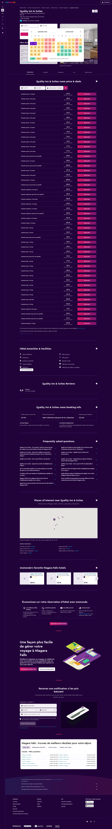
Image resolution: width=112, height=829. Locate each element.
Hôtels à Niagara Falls (64, 7)
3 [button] (42, 40)
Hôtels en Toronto (26, 757)
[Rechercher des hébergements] (3, 10)
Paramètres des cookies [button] (25, 333)
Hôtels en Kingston (63, 765)
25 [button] (46, 50)
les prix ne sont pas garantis (56, 779)
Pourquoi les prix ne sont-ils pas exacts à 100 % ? (34, 789)
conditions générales (44, 726)
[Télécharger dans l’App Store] (89, 805)
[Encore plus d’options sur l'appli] (3, 24)
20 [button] (53, 47)
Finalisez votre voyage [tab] (65, 747)
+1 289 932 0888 (24, 18)
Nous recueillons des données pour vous (32, 786)
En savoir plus (81, 328)
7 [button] (31, 43)
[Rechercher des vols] (3, 6)
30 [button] (39, 54)
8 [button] (35, 43)
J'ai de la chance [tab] (52, 747)
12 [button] (49, 43)
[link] (59, 623)
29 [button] (35, 54)
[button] (2, 2)
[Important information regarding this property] (97, 407)
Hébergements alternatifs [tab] (38, 747)
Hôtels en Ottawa (26, 759)
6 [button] (53, 40)
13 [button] (53, 43)
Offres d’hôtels (23, 7)
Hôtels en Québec (63, 755)
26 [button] (50, 50)
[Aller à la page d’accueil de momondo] (10, 2)
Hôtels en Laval (62, 761)
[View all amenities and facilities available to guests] (97, 349)
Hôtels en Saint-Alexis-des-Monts (30, 765)
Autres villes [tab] (26, 747)
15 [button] (35, 47)
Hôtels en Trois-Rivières (64, 763)
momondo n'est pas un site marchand (31, 783)
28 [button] (31, 54)
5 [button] (58, 43)
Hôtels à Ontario (54, 7)
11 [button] (46, 43)
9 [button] (73, 43)
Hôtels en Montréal (26, 755)
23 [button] (39, 50)
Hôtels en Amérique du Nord (34, 7)
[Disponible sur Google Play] (89, 802)
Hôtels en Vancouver (64, 757)
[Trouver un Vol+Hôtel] (3, 16)
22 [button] (35, 50)
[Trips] (3, 28)
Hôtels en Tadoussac (64, 759)
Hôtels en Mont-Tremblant (28, 763)
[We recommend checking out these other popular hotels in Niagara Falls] (97, 568)
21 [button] (31, 50)
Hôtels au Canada (45, 7)
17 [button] (42, 47)
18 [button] (46, 47)
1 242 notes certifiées (33, 20)
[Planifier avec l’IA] (3, 19)
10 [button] (42, 43)
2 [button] (73, 40)
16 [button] (38, 47)
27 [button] (53, 50)
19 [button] (49, 47)
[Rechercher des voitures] (3, 13)
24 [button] (42, 50)
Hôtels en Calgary (26, 761)
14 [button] (31, 47)
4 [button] (46, 40)
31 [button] (76, 54)
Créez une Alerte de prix (85, 613)
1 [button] (69, 40)
